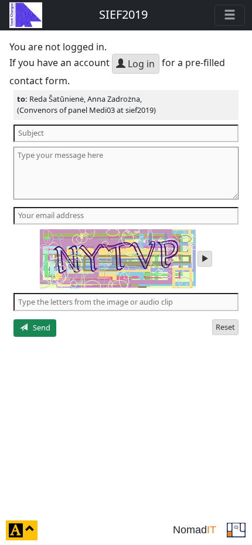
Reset (225, 327)
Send (39, 327)
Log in (140, 63)
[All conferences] (236, 529)
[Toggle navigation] (229, 15)
